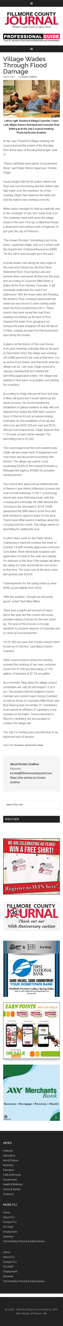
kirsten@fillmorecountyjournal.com (31, 773)
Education (8, 1170)
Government (31, 745)
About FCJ (9, 1217)
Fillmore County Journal (31, 20)
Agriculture (9, 1155)
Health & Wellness (13, 1184)
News (40, 745)
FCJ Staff (8, 1226)
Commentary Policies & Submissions (23, 1241)
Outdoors (8, 1194)
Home (6, 1212)
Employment (10, 1231)
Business (19, 745)
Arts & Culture (10, 1160)
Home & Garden (12, 1189)
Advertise (8, 1236)
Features (8, 1150)
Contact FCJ (10, 1222)
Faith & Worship (12, 1174)
